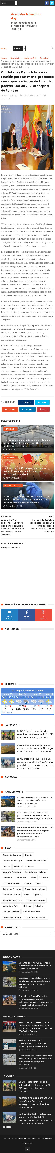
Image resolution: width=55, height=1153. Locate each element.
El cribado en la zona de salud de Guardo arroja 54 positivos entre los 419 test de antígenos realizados (26, 442)
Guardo (28, 855)
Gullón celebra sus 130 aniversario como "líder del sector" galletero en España (33, 1043)
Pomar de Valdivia (11, 883)
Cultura (6, 866)
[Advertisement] (26, 654)
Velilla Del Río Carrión (24, 866)
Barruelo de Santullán (36, 860)
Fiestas (39, 883)
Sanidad (44, 58)
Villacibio (39, 906)
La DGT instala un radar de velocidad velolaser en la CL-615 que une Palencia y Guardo (35, 734)
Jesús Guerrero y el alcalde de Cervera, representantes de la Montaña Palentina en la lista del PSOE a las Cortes (35, 1027)
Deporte (44, 877)
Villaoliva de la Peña (35, 900)
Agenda (37, 894)
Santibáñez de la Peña (35, 872)
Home (4, 48)
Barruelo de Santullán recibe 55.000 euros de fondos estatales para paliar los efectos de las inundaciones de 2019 (35, 832)
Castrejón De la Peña (35, 889)
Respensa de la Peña (12, 900)
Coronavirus (10, 429)
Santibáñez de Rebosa (35, 917)
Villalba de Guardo (11, 894)
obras (33, 877)
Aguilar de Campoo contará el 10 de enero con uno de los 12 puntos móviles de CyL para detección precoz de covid (27, 499)
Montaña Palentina (12, 872)
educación (21, 877)
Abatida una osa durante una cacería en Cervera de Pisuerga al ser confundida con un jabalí (35, 748)
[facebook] (47, 3)
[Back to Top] (27, 1149)
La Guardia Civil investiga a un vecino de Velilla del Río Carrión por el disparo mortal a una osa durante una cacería (35, 763)
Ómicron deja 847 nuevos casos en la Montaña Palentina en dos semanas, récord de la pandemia (24, 471)
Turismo (27, 883)
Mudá (26, 894)
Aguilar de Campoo (13, 485)
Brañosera (7, 877)
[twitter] (52, 3)
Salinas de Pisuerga (12, 889)
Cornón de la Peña (31, 911)
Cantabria (15, 58)
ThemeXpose (20, 1138)
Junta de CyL (30, 58)
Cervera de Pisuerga (12, 860)
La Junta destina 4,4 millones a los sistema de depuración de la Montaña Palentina (34, 800)
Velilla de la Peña (10, 906)
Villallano (27, 906)
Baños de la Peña (11, 911)
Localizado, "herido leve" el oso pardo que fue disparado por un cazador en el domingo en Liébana (34, 815)
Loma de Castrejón (12, 917)
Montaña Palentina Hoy (26, 16)
